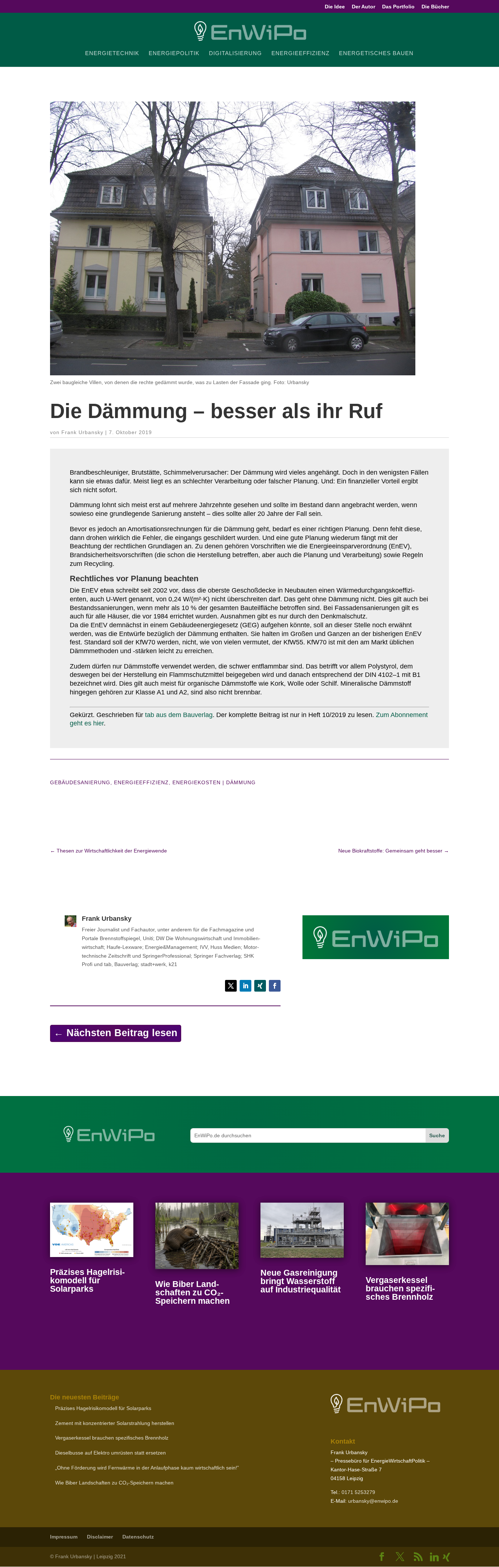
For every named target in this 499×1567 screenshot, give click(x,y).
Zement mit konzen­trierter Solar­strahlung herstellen (114, 1423)
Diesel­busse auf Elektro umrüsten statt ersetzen (110, 1453)
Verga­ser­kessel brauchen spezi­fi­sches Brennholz (400, 1288)
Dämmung (241, 782)
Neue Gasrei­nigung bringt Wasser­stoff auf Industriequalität (300, 1281)
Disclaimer (100, 1537)
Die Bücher (435, 6)
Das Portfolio (398, 6)
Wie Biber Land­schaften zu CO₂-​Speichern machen (192, 1292)
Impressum (63, 1537)
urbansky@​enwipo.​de (373, 1501)
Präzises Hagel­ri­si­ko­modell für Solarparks (87, 1280)
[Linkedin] (434, 1557)
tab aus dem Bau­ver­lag (179, 715)
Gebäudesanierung (80, 782)
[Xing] (447, 1557)
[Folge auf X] (231, 986)
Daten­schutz (138, 1537)
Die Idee (335, 6)
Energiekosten (196, 782)
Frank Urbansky (82, 432)
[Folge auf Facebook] (275, 986)
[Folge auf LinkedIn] (245, 986)
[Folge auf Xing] (260, 986)
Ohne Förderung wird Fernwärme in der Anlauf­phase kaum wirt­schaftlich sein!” (147, 1468)
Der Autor (363, 6)
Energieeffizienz (141, 782)
